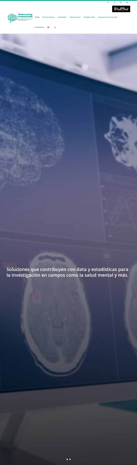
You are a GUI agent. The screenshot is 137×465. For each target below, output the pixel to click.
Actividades (62, 17)
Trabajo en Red (89, 17)
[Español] (49, 27)
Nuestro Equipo (48, 17)
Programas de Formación (107, 17)
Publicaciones (75, 17)
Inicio (37, 17)
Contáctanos (39, 27)
